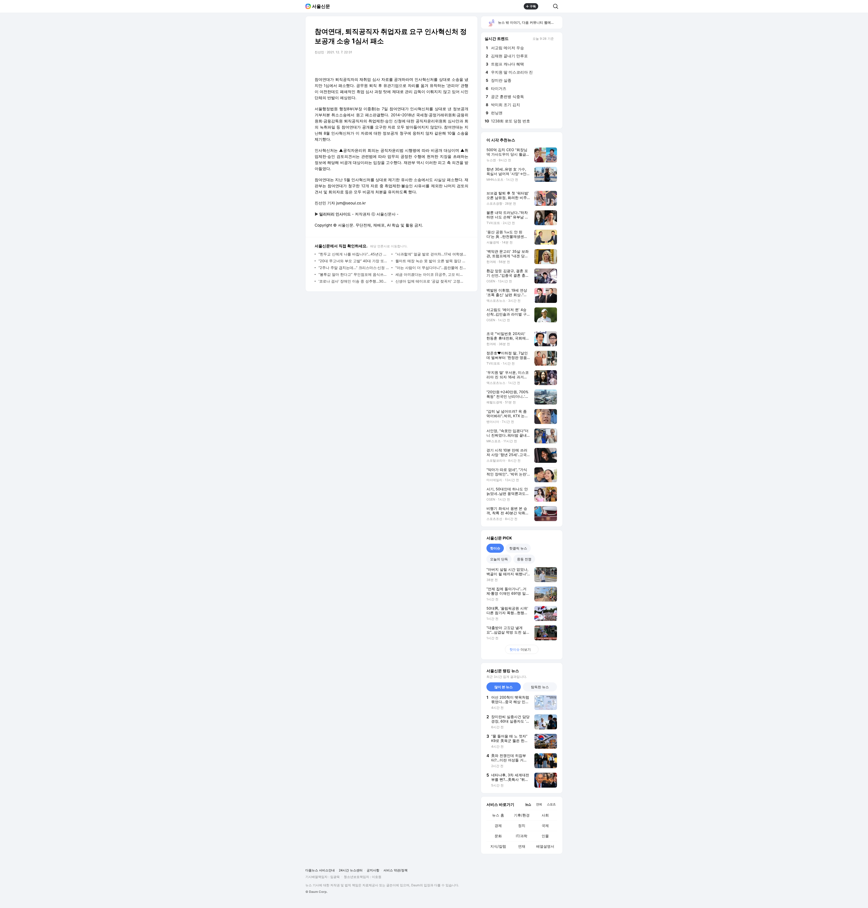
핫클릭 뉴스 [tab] (518, 548)
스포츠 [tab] (551, 804)
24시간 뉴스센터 (351, 870)
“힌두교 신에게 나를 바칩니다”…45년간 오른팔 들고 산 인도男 (353, 254)
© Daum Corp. (316, 892)
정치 (521, 825)
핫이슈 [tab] (495, 548)
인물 (545, 836)
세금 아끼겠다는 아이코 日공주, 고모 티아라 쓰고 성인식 (430, 274)
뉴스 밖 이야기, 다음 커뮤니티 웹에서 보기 (530, 22)
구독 (533, 6)
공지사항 (373, 870)
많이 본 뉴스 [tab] (503, 687)
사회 (545, 815)
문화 (498, 836)
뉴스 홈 (498, 815)
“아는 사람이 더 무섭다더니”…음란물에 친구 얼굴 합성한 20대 (430, 267)
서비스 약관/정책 (395, 870)
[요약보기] (427, 64)
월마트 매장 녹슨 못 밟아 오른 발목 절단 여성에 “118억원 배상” (430, 261)
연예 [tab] (539, 804)
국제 (545, 825)
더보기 (520, 649)
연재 (521, 846)
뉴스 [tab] (528, 804)
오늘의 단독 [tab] (499, 559)
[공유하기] (546, 6)
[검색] (557, 6)
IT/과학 (521, 836)
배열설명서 (545, 846)
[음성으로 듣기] (436, 64)
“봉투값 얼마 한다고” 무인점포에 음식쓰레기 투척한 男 (353, 274)
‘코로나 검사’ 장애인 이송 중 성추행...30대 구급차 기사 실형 (353, 281)
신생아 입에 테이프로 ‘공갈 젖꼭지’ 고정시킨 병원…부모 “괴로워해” (430, 281)
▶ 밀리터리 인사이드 (333, 214)
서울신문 (321, 6)
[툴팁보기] (557, 39)
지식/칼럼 (498, 846)
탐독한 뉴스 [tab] (540, 687)
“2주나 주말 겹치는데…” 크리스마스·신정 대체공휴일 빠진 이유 (353, 267)
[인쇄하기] (463, 64)
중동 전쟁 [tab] (524, 559)
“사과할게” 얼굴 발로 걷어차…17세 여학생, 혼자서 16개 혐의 (430, 254)
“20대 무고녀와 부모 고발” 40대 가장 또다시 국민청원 (353, 261)
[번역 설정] (445, 64)
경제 (498, 825)
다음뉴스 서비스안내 (320, 870)
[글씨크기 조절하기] (454, 64)
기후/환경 (522, 815)
